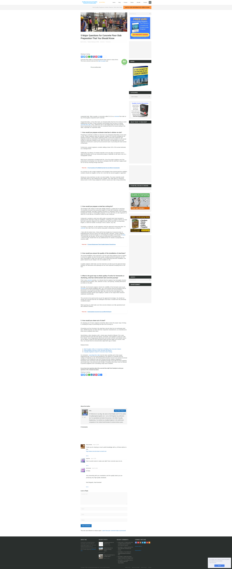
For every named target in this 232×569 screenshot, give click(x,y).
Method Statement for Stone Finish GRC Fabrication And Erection (125, 548)
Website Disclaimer (135, 567)
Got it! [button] (219, 565)
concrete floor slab (86, 124)
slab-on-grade (102, 61)
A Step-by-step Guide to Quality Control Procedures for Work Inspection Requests (125, 544)
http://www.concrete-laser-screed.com (96, 451)
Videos (132, 2)
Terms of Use (127, 567)
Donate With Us (138, 550)
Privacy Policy (144, 567)
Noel (90, 410)
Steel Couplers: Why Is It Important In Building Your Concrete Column (102, 349)
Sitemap (149, 567)
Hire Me (138, 2)
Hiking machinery (89, 444)
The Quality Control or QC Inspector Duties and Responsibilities (125, 561)
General (102, 41)
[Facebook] (136, 542)
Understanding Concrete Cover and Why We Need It (98, 350)
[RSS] (149, 542)
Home (114, 2)
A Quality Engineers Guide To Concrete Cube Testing (98, 351)
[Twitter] (145, 542)
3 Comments (108, 41)
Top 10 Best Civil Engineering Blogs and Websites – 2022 (124, 553)
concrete (116, 116)
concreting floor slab (94, 355)
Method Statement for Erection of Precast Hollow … (108, 549)
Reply (87, 455)
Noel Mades (84, 41)
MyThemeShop (107, 567)
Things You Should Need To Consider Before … (109, 555)
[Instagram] (140, 542)
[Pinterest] (138, 542)
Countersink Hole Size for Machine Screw (109, 543)
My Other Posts (119, 410)
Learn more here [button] (212, 562)
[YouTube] (147, 542)
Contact (145, 2)
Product (125, 2)
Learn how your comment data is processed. (114, 530)
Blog (120, 2)
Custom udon (120, 542)
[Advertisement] (103, 47)
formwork (83, 288)
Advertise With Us (138, 546)
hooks (123, 235)
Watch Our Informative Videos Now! (137, 7)
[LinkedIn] (143, 542)
